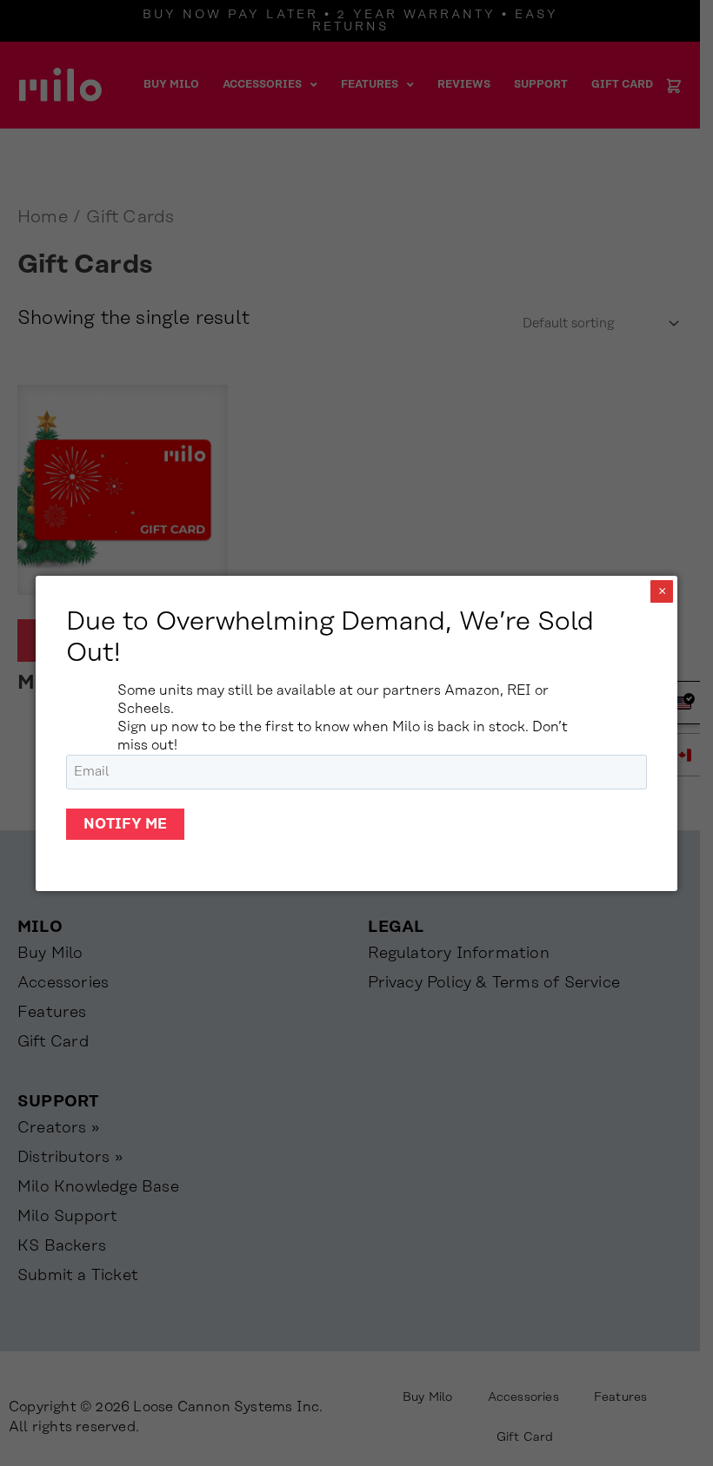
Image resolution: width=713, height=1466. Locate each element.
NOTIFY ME (125, 824)
